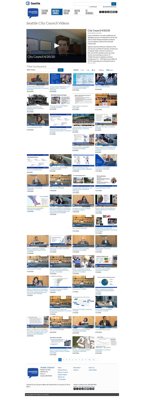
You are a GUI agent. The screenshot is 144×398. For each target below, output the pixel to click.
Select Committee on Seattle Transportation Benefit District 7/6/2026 (104, 290)
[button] (56, 45)
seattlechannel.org (110, 6)
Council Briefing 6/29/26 (102, 329)
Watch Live (77, 12)
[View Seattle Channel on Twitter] (77, 388)
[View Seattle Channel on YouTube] (88, 388)
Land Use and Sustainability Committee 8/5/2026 (80, 147)
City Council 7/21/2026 (79, 228)
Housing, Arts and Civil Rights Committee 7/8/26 (59, 289)
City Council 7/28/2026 (57, 188)
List (102, 70)
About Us (92, 367)
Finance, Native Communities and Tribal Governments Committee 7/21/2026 (105, 209)
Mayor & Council (55, 12)
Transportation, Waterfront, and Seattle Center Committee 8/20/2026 (59, 88)
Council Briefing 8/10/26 (34, 127)
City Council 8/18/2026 (102, 86)
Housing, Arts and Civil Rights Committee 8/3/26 (59, 168)
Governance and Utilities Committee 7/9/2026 (102, 269)
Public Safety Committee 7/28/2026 (34, 188)
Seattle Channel (47, 367)
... (97, 359)
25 (88, 70)
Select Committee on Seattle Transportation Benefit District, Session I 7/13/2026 (59, 270)
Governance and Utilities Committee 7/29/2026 (102, 168)
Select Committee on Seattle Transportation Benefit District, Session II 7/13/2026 (82, 270)
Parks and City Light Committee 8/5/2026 (105, 127)
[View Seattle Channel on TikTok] (82, 388)
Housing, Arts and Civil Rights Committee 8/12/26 (59, 106)
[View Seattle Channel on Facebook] (74, 388)
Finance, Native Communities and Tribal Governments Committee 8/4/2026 (105, 149)
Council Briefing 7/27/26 (102, 188)
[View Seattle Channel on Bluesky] (85, 388)
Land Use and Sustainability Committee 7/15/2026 (80, 249)
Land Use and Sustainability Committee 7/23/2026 (35, 208)
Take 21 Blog (92, 370)
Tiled (111, 70)
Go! (114, 4)
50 (94, 70)
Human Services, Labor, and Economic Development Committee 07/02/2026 (61, 311)
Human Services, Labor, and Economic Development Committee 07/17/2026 (106, 230)
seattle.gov (93, 6)
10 (83, 70)
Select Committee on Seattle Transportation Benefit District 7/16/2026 (36, 250)
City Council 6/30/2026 (57, 329)
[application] (56, 46)
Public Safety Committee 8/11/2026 (80, 106)
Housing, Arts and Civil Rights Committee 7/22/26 (81, 209)
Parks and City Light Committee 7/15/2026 (59, 249)
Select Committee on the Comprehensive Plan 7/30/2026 (82, 168)
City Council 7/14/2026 (34, 269)
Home (59, 367)
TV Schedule (89, 12)
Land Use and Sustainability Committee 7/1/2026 (103, 310)
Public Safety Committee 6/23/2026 (103, 350)
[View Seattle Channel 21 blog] (90, 388)
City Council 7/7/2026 (79, 289)
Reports (75, 370)
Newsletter (77, 367)
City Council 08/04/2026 (34, 170)
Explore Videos (66, 12)
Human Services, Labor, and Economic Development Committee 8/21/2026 (38, 88)
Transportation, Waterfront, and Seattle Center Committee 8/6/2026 (82, 128)
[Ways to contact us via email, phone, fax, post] (93, 388)
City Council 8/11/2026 (102, 107)
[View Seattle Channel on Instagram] (80, 388)
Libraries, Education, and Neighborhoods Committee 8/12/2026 (35, 108)
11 (93, 359)
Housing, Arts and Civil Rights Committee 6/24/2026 (81, 350)
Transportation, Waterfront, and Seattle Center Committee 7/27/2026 (82, 189)
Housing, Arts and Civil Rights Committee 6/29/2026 (81, 330)
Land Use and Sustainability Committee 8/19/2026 (80, 87)
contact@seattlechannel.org (86, 386)
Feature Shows (44, 12)
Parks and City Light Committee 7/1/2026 (82, 310)
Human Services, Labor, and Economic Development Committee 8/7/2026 (61, 130)
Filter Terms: (31, 70)
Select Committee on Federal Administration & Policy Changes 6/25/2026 (60, 351)
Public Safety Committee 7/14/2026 (103, 249)
